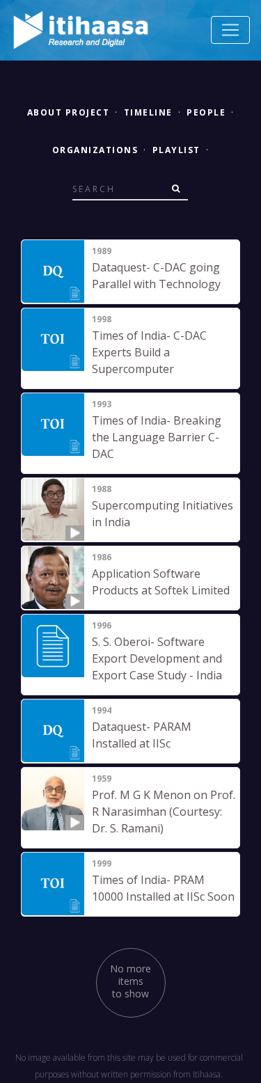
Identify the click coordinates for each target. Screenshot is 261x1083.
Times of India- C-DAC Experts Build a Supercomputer (149, 352)
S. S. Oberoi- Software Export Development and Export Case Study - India (157, 658)
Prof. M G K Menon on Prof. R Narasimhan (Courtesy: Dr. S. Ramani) (163, 811)
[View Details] (53, 271)
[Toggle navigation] (230, 30)
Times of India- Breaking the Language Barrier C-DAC (156, 437)
